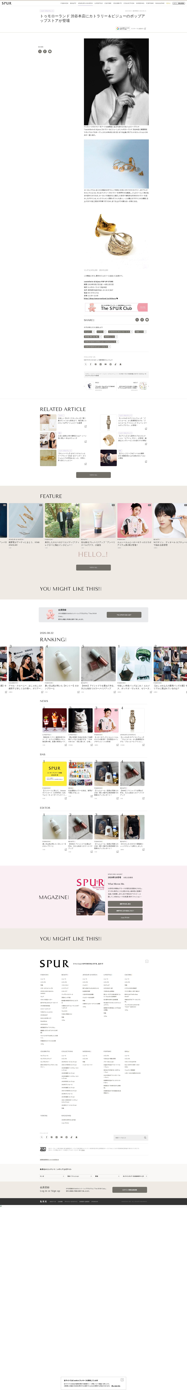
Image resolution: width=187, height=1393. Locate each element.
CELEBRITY (117, 3)
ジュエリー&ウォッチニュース (110, 374)
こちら (83, 1150)
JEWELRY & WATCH (85, 3)
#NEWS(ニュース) (109, 337)
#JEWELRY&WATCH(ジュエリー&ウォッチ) (96, 346)
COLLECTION (129, 3)
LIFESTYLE (99, 3)
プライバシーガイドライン (71, 1201)
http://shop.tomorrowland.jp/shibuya (100, 298)
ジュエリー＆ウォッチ (95, 374)
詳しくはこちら (116, 1386)
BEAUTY (73, 3)
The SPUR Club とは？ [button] (124, 615)
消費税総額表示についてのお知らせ (49, 1159)
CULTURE (108, 3)
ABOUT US (53, 1201)
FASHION (64, 3)
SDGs (168, 3)
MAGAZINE (160, 3)
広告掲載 (60, 1201)
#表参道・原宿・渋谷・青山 (91, 337)
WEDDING (140, 3)
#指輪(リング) (139, 332)
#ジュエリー (88, 332)
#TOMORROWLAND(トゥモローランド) (119, 332)
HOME (87, 374)
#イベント (100, 332)
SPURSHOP (94, 1201)
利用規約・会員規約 (84, 1201)
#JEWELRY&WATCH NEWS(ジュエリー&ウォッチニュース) (100, 342)
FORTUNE (150, 3)
